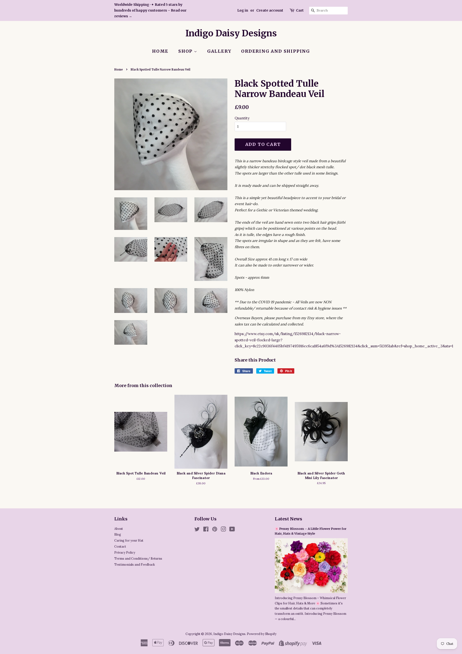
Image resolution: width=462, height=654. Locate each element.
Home (160, 51)
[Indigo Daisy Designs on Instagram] (223, 530)
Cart (300, 10)
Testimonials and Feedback (134, 564)
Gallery (219, 51)
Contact (120, 546)
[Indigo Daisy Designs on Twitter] (197, 530)
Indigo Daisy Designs (231, 33)
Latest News (288, 519)
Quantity (242, 118)
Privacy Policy (124, 552)
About (118, 529)
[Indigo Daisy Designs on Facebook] (206, 530)
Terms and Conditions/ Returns (138, 558)
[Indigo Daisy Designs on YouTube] (232, 530)
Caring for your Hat (128, 540)
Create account (269, 10)
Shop (186, 51)
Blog (117, 534)
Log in (242, 10)
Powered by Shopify (261, 634)
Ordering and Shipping (275, 51)
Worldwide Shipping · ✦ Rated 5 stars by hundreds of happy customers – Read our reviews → (150, 10)
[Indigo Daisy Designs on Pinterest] (214, 530)
